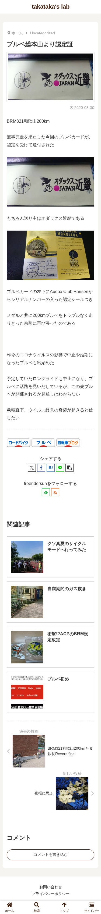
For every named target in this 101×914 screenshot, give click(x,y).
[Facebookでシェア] (41, 468)
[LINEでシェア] (60, 468)
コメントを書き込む (51, 854)
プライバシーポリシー (50, 894)
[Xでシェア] (32, 468)
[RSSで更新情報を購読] (55, 492)
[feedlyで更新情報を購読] (46, 492)
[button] (69, 468)
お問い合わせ (50, 887)
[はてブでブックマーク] (51, 468)
